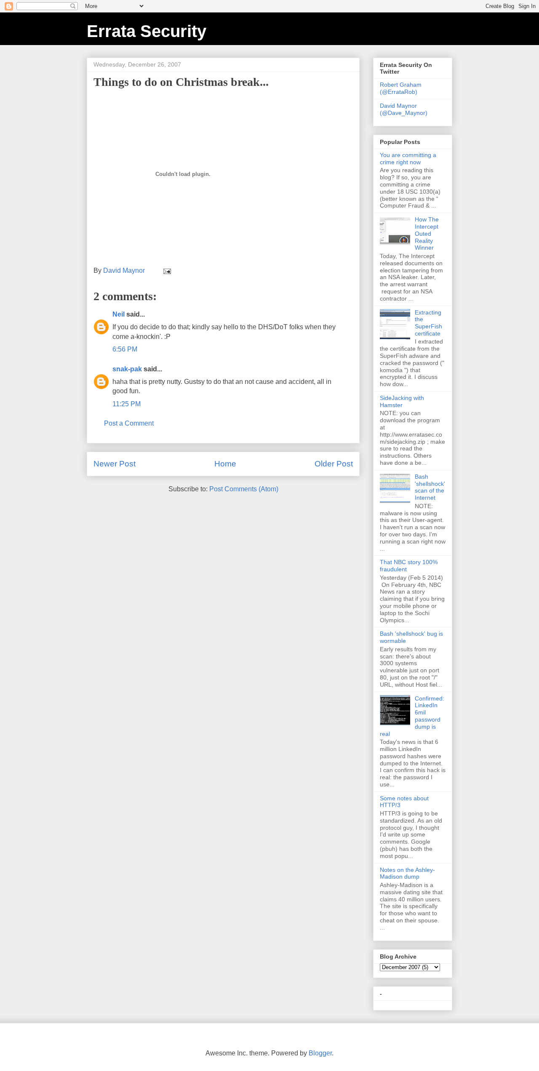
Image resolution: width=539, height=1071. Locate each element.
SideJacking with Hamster (402, 401)
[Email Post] (166, 270)
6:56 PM (124, 349)
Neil (118, 314)
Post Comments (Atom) (243, 489)
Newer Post (114, 463)
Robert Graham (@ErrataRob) (401, 88)
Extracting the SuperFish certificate (428, 323)
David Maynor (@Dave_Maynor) (403, 109)
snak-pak (127, 369)
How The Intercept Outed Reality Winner (427, 233)
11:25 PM (126, 404)
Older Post (334, 463)
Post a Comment (129, 423)
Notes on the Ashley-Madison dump (407, 873)
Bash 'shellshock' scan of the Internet (430, 487)
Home (225, 463)
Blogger (320, 1053)
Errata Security (146, 31)
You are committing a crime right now (408, 158)
